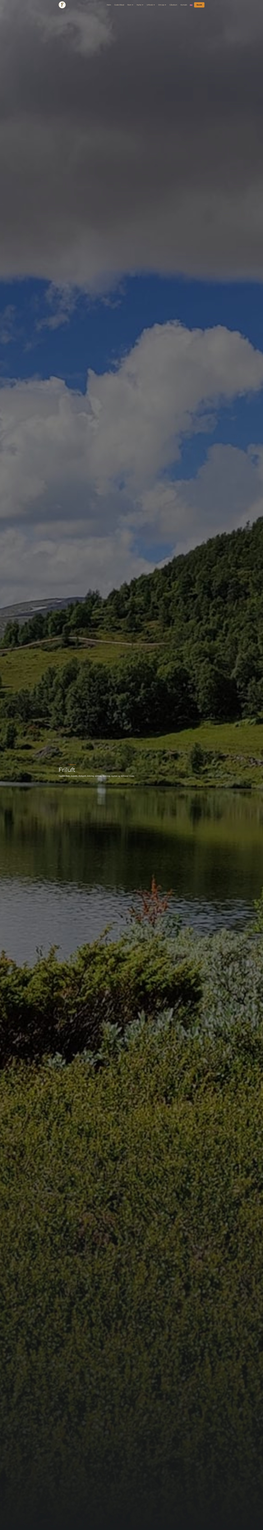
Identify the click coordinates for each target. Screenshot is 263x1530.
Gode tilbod (119, 5)
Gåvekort (173, 5)
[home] (62, 4)
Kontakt (184, 5)
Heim (109, 5)
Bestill (199, 5)
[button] (130, 5)
